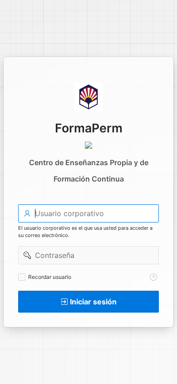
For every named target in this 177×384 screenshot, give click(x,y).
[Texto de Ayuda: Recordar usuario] (153, 277)
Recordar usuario (49, 276)
